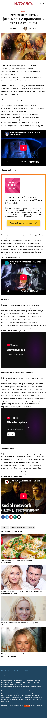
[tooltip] (3, 517)
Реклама (15, 670)
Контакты (5, 670)
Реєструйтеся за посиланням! (23, 223)
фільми (5, 527)
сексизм (31, 527)
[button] (43, 3)
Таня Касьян (32, 29)
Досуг (23, 11)
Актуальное (6, 675)
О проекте (25, 670)
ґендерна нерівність (18, 527)
